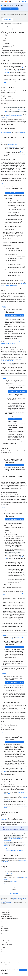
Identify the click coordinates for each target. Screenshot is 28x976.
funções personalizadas (6, 132)
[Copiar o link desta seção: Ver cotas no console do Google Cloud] (7, 140)
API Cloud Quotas (11, 873)
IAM (18, 877)
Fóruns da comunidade (5, 924)
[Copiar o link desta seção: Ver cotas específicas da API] (19, 347)
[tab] (4, 183)
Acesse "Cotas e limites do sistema (15, 192)
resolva (10, 884)
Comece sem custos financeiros (10, 8)
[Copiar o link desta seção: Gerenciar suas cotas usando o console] (8, 479)
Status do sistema (5, 930)
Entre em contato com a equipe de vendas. (10, 918)
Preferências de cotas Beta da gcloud (14, 850)
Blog (2, 949)
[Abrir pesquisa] (17, 1)
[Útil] (7, 26)
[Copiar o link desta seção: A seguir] (8, 867)
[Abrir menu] (2, 1)
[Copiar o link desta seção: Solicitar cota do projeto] (19, 855)
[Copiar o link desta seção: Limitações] (10, 60)
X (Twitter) (3, 953)
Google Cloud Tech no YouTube (7, 958)
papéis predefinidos (21, 132)
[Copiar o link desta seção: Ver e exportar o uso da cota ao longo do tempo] (6, 291)
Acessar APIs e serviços (14, 418)
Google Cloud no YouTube (6, 956)
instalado (24, 818)
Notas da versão (4, 928)
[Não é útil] (9, 26)
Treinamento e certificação (6, 944)
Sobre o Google (4, 962)
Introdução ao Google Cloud (6, 938)
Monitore (6, 884)
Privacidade (11, 962)
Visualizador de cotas (18, 106)
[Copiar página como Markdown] (7, 35)
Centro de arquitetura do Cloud (7, 942)
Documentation (8, 5)
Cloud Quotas (19, 5)
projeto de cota (13, 881)
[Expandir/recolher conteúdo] (8, 39)
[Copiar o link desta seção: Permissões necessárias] (16, 128)
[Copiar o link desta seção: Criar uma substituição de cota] (21, 702)
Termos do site (18, 962)
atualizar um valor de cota (7, 714)
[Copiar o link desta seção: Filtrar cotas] (9, 448)
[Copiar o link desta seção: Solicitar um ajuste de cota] (18, 492)
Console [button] (4, 183)
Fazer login (24, 1)
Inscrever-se (24, 969)
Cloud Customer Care (20, 589)
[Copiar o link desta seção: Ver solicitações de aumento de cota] (24, 624)
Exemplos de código (5, 940)
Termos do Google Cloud (7, 964)
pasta (5, 82)
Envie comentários (7, 28)
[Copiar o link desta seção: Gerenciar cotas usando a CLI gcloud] (7, 815)
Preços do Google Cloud (6, 914)
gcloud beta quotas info (11, 848)
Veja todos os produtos (5, 912)
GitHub (2, 935)
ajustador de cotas (13, 870)
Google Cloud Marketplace (6, 916)
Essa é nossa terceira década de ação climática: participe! (13, 966)
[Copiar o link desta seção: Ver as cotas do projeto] (16, 159)
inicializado (3, 819)
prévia (8, 829)
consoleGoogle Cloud (12, 144)
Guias (20, 23)
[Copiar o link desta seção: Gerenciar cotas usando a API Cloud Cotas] (11, 781)
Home (2, 23)
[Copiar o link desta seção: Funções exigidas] (12, 96)
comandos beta (16, 821)
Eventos (2, 951)
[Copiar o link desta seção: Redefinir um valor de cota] (18, 725)
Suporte (2, 926)
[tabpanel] (14, 232)
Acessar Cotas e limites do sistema (15, 682)
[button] (14, 128)
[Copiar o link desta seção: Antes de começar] (15, 87)
